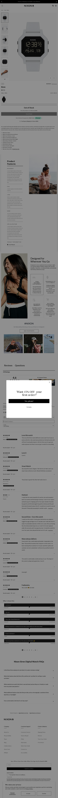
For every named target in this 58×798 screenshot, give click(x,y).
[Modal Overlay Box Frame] (29, 399)
